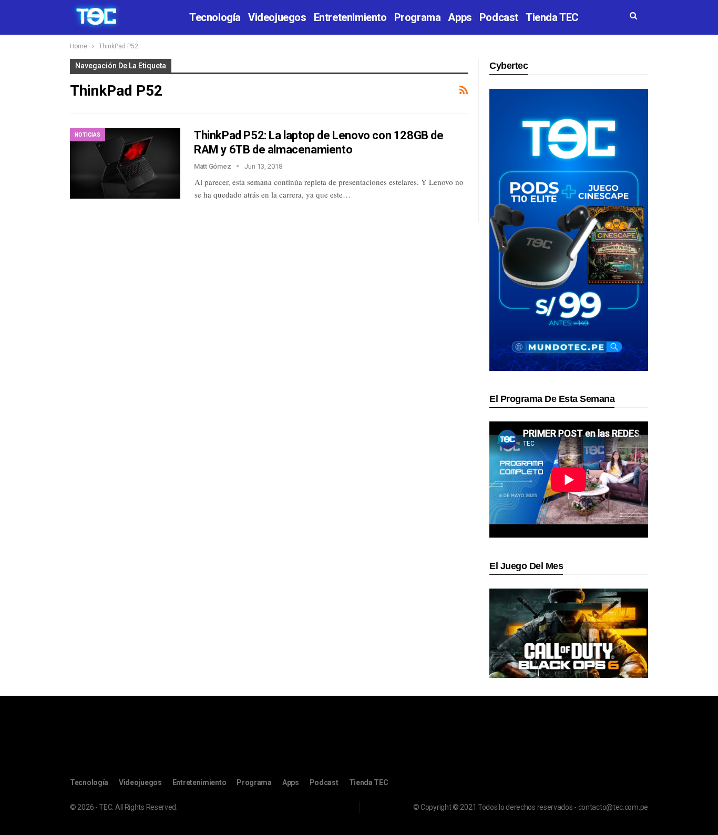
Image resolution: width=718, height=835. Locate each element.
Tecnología (215, 17)
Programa (417, 17)
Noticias (87, 135)
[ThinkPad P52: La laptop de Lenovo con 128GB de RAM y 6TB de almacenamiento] (125, 163)
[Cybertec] (568, 229)
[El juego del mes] (568, 633)
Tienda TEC (552, 17)
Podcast (498, 17)
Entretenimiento (350, 17)
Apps (459, 17)
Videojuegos (277, 17)
